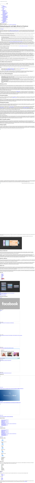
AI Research (4, 21)
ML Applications (4, 20)
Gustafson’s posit (18, 91)
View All (1, 297)
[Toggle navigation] (7, 3)
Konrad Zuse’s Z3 (2, 107)
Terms (2, 477)
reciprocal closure (22, 68)
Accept (1, 482)
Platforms (2, 7)
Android (4, 8)
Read (2, 446)
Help (1, 479)
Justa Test (1, 310)
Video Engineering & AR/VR (4, 17)
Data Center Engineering (5, 15)
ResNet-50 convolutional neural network (14, 30)
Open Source (2, 5)
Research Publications (5, 19)
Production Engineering (5, 12)
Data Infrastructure (5, 11)
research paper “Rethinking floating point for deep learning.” (16, 41)
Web (3, 9)
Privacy (2, 478)
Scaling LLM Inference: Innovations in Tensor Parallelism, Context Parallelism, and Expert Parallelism (11, 335)
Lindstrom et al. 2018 (14, 97)
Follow (2, 442)
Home (2, 474)
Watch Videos (2, 22)
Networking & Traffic (5, 16)
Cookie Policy (25, 481)
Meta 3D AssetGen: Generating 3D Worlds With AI (5, 360)
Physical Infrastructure (3, 14)
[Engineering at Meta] (3, 1)
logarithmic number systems (11, 68)
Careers (2, 475)
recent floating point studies (26, 107)
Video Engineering (5, 18)
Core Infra (4, 10)
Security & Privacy (5, 13)
